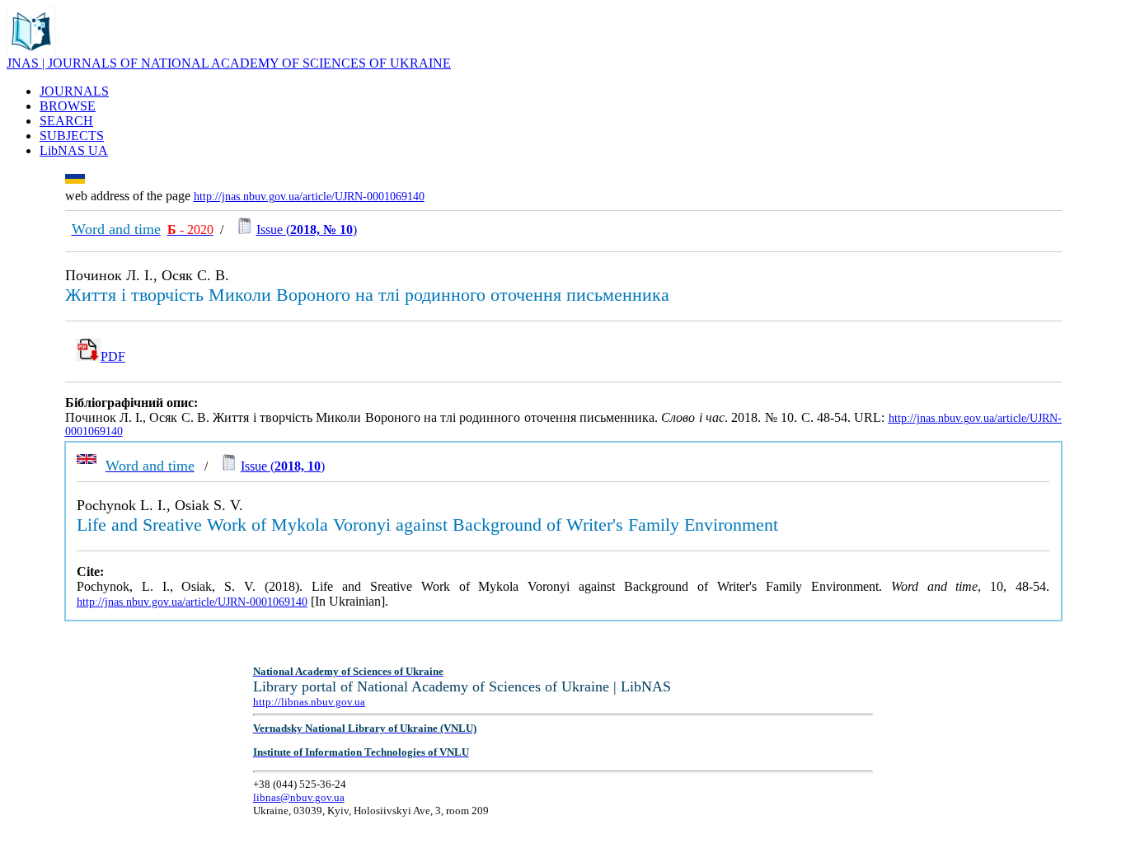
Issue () (306, 230)
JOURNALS (74, 91)
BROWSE (68, 106)
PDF (113, 356)
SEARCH (66, 121)
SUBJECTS (72, 136)
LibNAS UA (74, 150)
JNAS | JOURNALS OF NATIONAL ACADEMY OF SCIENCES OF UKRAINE (229, 63)
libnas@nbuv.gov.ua (299, 797)
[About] (31, 52)
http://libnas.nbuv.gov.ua (309, 702)
